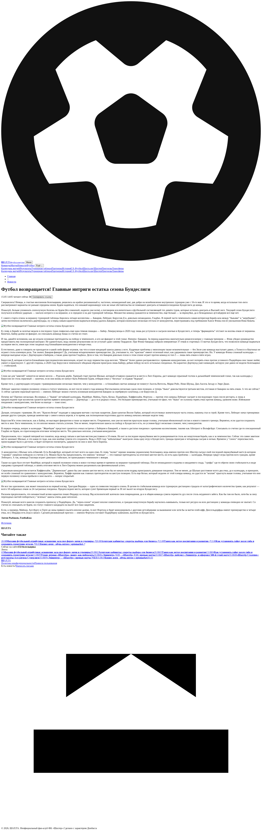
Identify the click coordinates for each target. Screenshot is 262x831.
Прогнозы (107, 268)
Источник (6, 523)
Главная (11, 276)
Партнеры (57, 268)
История (66, 268)
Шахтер (98, 268)
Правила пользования (45, 563)
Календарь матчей (10, 268)
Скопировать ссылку (42, 297)
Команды (6, 265)
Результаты (25, 268)
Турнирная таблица (41, 268)
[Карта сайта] (131, 826)
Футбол (30, 265)
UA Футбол (77, 268)
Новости (22, 265)
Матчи (14, 265)
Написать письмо (25, 566)
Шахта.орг (88, 268)
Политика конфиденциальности (17, 563)
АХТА (6, 560)
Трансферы (118, 268)
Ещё (39, 265)
